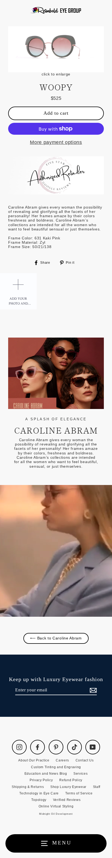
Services (80, 774)
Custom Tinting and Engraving (56, 767)
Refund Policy (70, 780)
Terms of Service (79, 793)
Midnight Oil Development (56, 814)
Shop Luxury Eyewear (68, 787)
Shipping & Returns (28, 787)
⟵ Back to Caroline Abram (56, 638)
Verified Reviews (67, 800)
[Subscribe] (92, 690)
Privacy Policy (41, 780)
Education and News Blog (45, 774)
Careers (62, 760)
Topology (38, 800)
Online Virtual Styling (56, 806)
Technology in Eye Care (39, 793)
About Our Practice (33, 760)
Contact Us (85, 760)
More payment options (56, 142)
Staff (96, 787)
